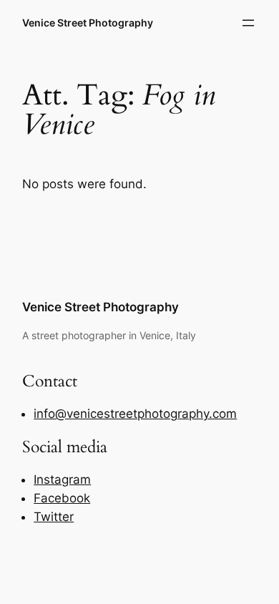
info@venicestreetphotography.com (135, 413)
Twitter (54, 517)
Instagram (62, 479)
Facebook (62, 498)
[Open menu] (248, 22)
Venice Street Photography (87, 22)
